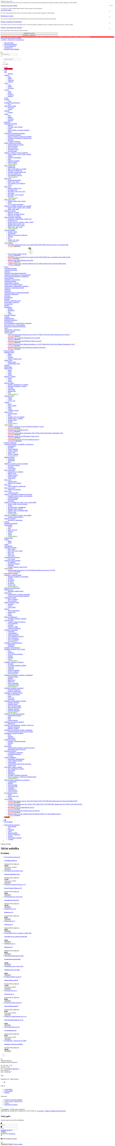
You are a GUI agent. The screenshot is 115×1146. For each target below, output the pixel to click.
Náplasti (10, 156)
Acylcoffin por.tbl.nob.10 (10, 860)
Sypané (10, 109)
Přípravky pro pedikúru (14, 483)
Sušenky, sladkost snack (15, 359)
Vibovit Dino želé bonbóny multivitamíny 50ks (21, 433)
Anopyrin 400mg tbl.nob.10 (11, 1006)
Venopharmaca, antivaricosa (12, 330)
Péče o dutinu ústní (9, 165)
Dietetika (6, 365)
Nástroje (6, 609)
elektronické (11, 459)
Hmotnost (10, 604)
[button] (10, 46)
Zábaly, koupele (12, 162)
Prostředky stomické (10, 739)
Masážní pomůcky (9, 457)
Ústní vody (11, 697)
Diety (9, 415)
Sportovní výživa (9, 396)
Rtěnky (10, 132)
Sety (9, 238)
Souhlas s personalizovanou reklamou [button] (11, 27)
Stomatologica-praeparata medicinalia (15, 326)
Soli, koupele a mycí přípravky (16, 183)
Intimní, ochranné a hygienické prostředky (20, 136)
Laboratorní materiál (10, 597)
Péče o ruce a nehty (9, 199)
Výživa (10, 399)
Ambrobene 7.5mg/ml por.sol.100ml (13, 1044)
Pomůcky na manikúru (14, 489)
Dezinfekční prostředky (14, 135)
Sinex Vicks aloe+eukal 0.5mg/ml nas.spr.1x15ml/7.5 (23, 334)
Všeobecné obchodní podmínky (13, 1100)
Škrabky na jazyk (13, 475)
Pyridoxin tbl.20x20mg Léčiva (12, 874)
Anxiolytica (7, 291)
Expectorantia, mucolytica (11, 302)
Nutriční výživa (12, 420)
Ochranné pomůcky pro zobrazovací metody (20, 731)
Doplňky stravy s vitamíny (15, 418)
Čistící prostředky (13, 449)
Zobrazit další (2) (13, 241)
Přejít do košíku (18, 1144)
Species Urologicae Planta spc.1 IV (13, 888)
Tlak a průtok (12, 607)
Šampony (10, 236)
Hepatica (6, 305)
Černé (6, 83)
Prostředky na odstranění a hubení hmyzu (19, 138)
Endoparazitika (8, 538)
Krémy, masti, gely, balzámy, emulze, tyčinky (21, 222)
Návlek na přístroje (13, 672)
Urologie (10, 756)
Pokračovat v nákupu (6, 1144)
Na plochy (11, 581)
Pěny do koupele (12, 148)
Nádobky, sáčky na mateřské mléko (18, 510)
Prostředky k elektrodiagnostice (13, 643)
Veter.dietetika (8, 546)
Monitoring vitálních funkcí (15, 591)
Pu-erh (6, 98)
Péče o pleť (7, 186)
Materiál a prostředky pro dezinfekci (18, 576)
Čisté (9, 77)
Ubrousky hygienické (14, 141)
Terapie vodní (12, 765)
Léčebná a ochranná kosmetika (16, 741)
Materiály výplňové (13, 728)
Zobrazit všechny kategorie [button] (12, 825)
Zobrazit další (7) (13, 513)
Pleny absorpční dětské (14, 706)
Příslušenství (11, 644)
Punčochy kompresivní (14, 691)
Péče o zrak (11, 555)
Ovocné (6, 90)
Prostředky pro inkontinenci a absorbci (15, 701)
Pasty (9, 528)
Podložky (10, 743)
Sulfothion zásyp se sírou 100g (12, 969)
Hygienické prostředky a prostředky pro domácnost (18, 444)
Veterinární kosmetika (10, 547)
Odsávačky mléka (13, 626)
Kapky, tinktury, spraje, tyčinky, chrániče (19, 154)
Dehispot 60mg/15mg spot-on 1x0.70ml (19, 570)
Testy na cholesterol (13, 639)
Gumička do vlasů (13, 493)
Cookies (6, 1103)
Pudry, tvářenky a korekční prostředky (19, 130)
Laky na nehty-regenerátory (16, 204)
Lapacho (10, 112)
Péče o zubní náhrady (14, 694)
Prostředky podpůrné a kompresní (13, 688)
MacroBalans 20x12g (14, 807)
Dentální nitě (11, 167)
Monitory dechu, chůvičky (15, 509)
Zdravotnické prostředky (11, 573)
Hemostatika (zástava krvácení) (17, 749)
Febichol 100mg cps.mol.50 (16, 341)
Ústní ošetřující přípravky (15, 175)
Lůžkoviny (11, 668)
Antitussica (7, 289)
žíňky (9, 462)
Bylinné (6, 75)
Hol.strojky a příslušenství (15, 520)
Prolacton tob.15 (13, 430)
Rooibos (6, 99)
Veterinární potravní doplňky (12, 560)
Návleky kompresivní (14, 689)
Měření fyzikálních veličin (11, 602)
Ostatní (10, 128)
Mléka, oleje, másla (13, 209)
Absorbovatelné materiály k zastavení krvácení (21, 748)
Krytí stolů (11, 667)
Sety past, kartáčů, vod (14, 173)
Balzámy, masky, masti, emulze (17, 201)
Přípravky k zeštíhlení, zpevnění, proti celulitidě (17, 206)
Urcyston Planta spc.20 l (10, 1030)
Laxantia (6, 317)
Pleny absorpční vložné (14, 707)
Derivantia (7, 296)
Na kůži (10, 578)
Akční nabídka (8, 69)
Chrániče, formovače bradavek (16, 622)
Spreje (10, 533)
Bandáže (10, 678)
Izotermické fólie (12, 786)
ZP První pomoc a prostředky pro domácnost (17, 780)
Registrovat (12, 1133)
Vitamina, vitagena (9, 331)
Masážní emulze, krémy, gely (16, 224)
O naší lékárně (8, 1089)
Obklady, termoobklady (14, 157)
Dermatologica (8, 297)
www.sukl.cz (40, 1111)
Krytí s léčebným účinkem (15, 654)
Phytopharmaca (8, 321)
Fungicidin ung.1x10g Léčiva (11, 900)
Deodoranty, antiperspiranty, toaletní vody (20, 219)
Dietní (9, 543)
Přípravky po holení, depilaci (16, 214)
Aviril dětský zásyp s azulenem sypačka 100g (15, 936)
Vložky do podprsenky (14, 628)
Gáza (9, 651)
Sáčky (9, 744)
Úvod (6, 67)
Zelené (6, 114)
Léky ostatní (11, 559)
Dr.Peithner (11, 310)
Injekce (10, 794)
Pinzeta (10, 615)
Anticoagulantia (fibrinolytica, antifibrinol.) (16, 276)
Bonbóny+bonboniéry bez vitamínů (18, 384)
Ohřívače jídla (12, 512)
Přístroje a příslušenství (10, 617)
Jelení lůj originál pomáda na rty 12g (13, 1020)
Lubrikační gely (12, 789)
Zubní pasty (11, 699)
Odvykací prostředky (14, 465)
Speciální (7, 111)
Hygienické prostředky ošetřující (17, 665)
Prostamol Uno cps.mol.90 (15, 338)
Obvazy (10, 659)
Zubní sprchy (11, 478)
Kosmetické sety (12, 190)
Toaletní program (13, 720)
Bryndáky (11, 447)
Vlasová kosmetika (9, 230)
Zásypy (10, 185)
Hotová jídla (11, 389)
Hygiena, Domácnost (10, 442)
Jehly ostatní (11, 770)
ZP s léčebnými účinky (10, 793)
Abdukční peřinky (13, 677)
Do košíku (7, 869)
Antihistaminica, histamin (11, 283)
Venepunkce (11, 773)
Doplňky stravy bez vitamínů (16, 417)
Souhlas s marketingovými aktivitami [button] (11, 22)
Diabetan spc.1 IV (8, 912)
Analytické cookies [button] (6, 10)
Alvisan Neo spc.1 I (9, 994)
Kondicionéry (12, 233)
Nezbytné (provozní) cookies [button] (9, 5)
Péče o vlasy (7, 491)
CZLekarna (5, 1109)
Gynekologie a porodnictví (15, 752)
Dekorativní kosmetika (10, 123)
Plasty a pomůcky (13, 599)
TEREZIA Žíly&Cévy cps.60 (16, 426)
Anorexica (7, 271)
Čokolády (10, 388)
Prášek (10, 371)
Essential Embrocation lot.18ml (12, 959)
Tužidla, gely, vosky (13, 240)
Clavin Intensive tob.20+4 (15, 439)
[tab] (57, 5)
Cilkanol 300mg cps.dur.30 (11, 980)
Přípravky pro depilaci (14, 215)
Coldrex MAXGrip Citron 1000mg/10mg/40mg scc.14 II (24, 344)
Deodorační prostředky (14, 180)
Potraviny (10, 357)
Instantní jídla (12, 391)
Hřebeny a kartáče (13, 454)
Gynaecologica (8, 304)
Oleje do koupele (13, 146)
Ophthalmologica (9, 318)
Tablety (10, 375)
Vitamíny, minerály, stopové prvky (17, 567)
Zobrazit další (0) (13, 228)
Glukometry (11, 631)
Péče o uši (11, 554)
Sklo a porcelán (12, 601)
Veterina (6, 522)
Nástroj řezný (12, 612)
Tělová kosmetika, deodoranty (12, 217)
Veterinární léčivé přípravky (12, 557)
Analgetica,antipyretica (10, 270)
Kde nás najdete (4, 38)
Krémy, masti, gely (13, 796)
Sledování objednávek (12, 38)
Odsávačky (11, 501)
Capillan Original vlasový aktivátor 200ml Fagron (22, 263)
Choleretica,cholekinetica (11, 294)
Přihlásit (3, 1132)
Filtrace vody (11, 452)
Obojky (10, 526)
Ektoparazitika (8, 525)
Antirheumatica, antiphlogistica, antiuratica (16, 286)
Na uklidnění (11, 562)
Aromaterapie (12, 446)
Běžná (10, 541)
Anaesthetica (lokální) (10, 268)
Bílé (5, 72)
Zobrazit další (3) (13, 177)
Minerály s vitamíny (10, 376)
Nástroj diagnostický (14, 610)
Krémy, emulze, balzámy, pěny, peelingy (19, 207)
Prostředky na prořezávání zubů (17, 172)
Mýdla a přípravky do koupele (12, 143)
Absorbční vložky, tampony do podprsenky (20, 496)
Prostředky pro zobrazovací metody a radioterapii (18, 730)
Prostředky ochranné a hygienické (14, 662)
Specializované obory (10, 751)
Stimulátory (11, 646)
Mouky (10, 354)
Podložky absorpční (13, 709)
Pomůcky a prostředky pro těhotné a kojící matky (18, 494)
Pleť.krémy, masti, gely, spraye (16, 191)
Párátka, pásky (12, 473)
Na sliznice (11, 583)
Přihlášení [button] (19, 38)
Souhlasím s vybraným (29, 35)
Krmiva (6, 539)
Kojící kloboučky (13, 499)
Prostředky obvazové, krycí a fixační (14, 649)
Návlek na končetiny (14, 670)
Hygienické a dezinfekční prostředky (14, 133)
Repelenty (11, 140)
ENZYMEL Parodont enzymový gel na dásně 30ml (23, 245)
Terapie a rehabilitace (10, 757)
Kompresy (11, 652)
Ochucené (11, 80)
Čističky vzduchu (13, 451)
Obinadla (10, 657)
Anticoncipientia (9, 278)
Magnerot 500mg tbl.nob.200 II (17, 347)
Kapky (10, 370)
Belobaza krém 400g (14, 260)
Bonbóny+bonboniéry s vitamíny (17, 386)
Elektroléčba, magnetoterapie (16, 759)
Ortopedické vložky (13, 685)
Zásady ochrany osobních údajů (13, 1101)
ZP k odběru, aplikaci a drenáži (13, 767)
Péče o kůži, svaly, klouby (15, 551)
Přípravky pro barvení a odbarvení (17, 235)
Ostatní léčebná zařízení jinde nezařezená (19, 764)
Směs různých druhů (10, 106)
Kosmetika (7, 122)
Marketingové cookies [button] (7, 16)
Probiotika (11, 565)
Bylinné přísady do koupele (16, 144)
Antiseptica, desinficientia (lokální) (14, 288)
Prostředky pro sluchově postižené (14, 722)
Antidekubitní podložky (14, 715)
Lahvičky (10, 625)
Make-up (10, 125)
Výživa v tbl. (11, 401)
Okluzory (10, 736)
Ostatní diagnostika (13, 635)
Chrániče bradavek (13, 497)
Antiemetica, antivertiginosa (12, 279)
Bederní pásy (11, 680)
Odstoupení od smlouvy (11, 1104)
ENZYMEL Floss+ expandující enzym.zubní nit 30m (23, 257)
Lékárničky (11, 788)
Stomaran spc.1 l (8, 924)
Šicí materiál (7, 746)
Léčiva (6, 267)
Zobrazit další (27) (13, 455)
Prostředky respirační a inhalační (17, 618)
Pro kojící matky (9, 620)
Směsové (10, 73)
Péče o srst (11, 552)
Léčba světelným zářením (15, 760)
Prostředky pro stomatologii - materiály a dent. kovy (19, 725)
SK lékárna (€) (8, 47)
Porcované (11, 107)
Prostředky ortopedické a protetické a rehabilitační (18, 675)
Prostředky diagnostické (11, 630)
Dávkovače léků (12, 785)
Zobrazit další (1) (13, 164)
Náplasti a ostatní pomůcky (15, 517)
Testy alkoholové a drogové (16, 636)
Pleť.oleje (10, 196)
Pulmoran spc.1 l (8, 947)
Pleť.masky (11, 193)
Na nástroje (11, 580)
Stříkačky (10, 772)
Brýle (9, 735)
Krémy (10, 203)
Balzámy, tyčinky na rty (14, 188)
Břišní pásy (11, 681)
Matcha (10, 117)
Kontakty (7, 1092)
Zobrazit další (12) (13, 394)
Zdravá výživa (8, 412)
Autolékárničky (12, 781)
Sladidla (10, 421)
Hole (9, 718)
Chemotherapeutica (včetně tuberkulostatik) (16, 292)
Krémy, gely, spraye (13, 182)
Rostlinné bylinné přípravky (12, 102)
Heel (9, 312)
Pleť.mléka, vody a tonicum (16, 194)
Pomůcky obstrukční (14, 710)
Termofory (11, 467)
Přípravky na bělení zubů (15, 170)
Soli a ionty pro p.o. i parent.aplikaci (14, 325)
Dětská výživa (8, 360)
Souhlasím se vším (29, 33)
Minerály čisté (8, 368)
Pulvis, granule (12, 405)
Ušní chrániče (12, 468)
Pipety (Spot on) (12, 530)
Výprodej (7, 817)
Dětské (10, 78)
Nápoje (10, 397)
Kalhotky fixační (12, 704)
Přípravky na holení (9, 211)
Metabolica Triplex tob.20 (15, 436)
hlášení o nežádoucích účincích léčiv (55, 1111)
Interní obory (8, 593)
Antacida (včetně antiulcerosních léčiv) (15, 273)
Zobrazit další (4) (13, 660)
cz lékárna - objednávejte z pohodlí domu (12, 40)
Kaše (9, 392)
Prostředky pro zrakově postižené (13, 733)
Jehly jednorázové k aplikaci (16, 768)
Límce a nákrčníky (13, 683)
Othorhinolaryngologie (14, 754)
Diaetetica (7, 299)
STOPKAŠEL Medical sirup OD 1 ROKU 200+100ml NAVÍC (26, 804)
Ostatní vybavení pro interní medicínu (18, 596)
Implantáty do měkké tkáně (12, 588)
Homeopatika (8, 367)
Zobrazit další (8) (13, 673)
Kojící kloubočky (13, 623)
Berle (9, 717)
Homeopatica (8, 307)
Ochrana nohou (12, 481)
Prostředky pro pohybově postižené (14, 714)
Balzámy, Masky (12, 232)
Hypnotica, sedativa (10, 315)
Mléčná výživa (12, 362)
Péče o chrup (11, 549)
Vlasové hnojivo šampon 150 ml (17, 254)
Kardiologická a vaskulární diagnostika (19, 594)
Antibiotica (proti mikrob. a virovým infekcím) (17, 275)
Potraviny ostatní (9, 383)
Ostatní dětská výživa (14, 363)
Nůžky (10, 614)
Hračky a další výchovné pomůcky (18, 504)
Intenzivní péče (8, 589)
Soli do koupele (12, 151)
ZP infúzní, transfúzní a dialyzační (17, 775)
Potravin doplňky (9, 350)
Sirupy (10, 373)
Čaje (5, 70)
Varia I (6, 328)
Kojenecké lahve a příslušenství (17, 507)
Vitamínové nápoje (13, 410)
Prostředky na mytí (13, 149)
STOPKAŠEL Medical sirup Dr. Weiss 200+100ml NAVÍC (25, 801)
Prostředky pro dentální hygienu (13, 693)
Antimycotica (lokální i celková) (13, 284)
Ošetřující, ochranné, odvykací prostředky (16, 153)
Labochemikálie (12, 633)
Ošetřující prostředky (14, 161)
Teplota (10, 605)
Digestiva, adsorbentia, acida (12, 300)
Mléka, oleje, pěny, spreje (15, 227)
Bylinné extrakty (12, 413)
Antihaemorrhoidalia (10, 281)
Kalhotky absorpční (13, 702)
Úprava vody (11, 585)
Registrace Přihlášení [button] (11, 49)
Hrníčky (10, 505)
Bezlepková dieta (9, 352)
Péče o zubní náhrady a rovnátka (17, 169)
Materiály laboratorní (14, 727)
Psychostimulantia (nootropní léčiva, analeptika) (17, 323)
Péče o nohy (7, 178)
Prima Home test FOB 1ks (15, 810)
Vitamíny (7, 402)
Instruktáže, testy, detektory (15, 472)
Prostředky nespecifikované (12, 647)
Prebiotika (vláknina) (14, 564)
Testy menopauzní (13, 638)
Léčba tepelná (12, 762)
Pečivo (10, 355)
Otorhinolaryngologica (10, 320)
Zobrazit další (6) (13, 791)
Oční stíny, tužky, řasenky (15, 127)
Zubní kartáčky (12, 476)
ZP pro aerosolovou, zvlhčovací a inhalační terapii (22, 777)
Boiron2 (10, 309)
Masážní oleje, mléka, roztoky (16, 225)
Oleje (9, 159)
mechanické (11, 460)
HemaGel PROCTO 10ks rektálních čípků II (21, 814)
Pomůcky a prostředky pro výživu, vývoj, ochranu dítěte (20, 502)
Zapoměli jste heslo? (6, 1130)
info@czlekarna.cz (13, 1069)
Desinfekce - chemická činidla (12, 575)
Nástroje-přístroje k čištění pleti (17, 486)
